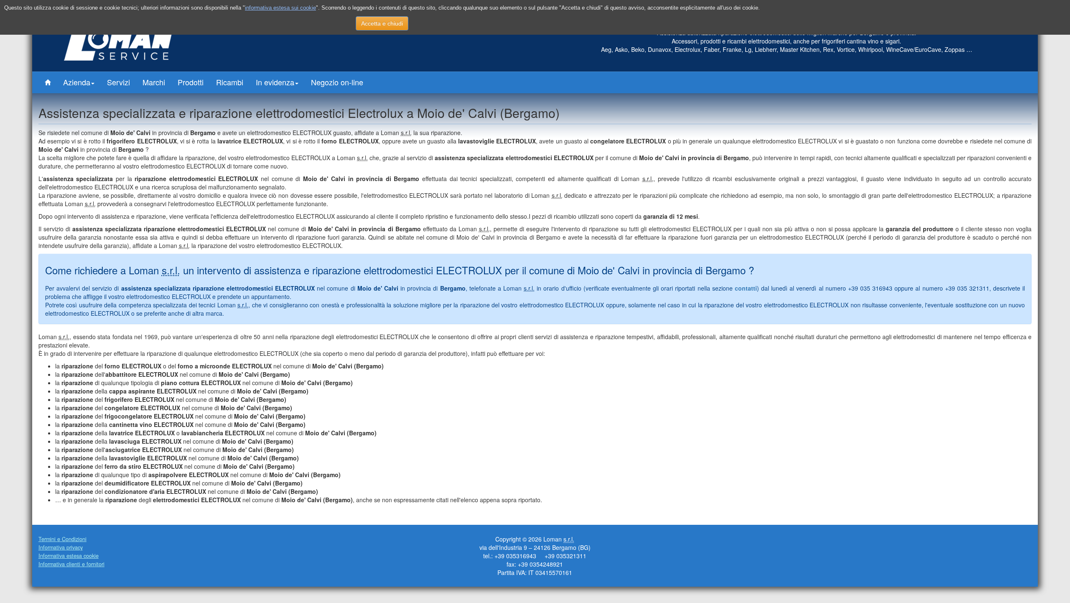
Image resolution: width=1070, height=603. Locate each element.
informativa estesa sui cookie (280, 8)
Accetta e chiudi (382, 23)
